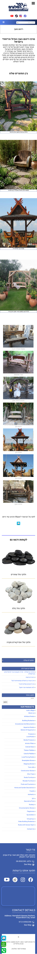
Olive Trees (30, 774)
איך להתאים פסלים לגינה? (26, 684)
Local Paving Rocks (28, 757)
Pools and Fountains (27, 784)
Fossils (32, 791)
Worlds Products (29, 740)
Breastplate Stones (28, 760)
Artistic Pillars (29, 743)
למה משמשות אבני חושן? (26, 687)
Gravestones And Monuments (24, 724)
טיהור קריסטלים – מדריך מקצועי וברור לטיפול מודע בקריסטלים (19, 673)
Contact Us (30, 829)
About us (31, 713)
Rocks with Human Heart (26, 825)
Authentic (31, 794)
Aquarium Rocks (29, 727)
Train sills (31, 767)
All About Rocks (29, 716)
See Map (27, 864)
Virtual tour (30, 819)
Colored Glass (29, 747)
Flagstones (30, 811)
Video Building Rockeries (26, 821)
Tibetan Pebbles (29, 750)
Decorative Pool (29, 801)
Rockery (31, 804)
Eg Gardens (30, 815)
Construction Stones (27, 771)
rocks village (30, 710)
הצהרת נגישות (30, 677)
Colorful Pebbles (29, 754)
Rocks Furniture (29, 777)
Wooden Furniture (28, 781)
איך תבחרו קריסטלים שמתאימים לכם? (22, 681)
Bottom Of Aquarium (27, 730)
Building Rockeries (28, 720)
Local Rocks (30, 737)
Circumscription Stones (26, 808)
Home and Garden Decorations (24, 788)
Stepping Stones (29, 764)
